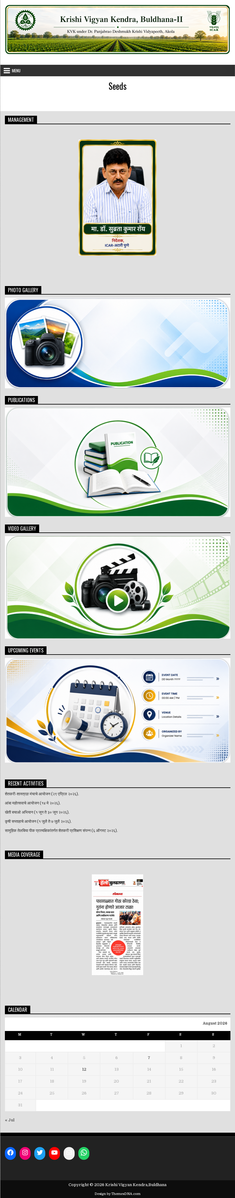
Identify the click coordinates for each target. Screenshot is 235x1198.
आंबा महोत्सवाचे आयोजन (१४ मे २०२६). (33, 803)
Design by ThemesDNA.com (117, 1194)
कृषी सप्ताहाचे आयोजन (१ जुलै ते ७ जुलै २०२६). (38, 821)
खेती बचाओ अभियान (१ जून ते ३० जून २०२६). (37, 812)
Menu (16, 70)
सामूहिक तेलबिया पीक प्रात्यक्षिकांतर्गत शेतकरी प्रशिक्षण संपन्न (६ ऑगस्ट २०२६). (61, 830)
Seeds (118, 86)
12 (84, 1069)
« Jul (9, 1120)
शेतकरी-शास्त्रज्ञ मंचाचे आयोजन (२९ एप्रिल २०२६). (42, 794)
